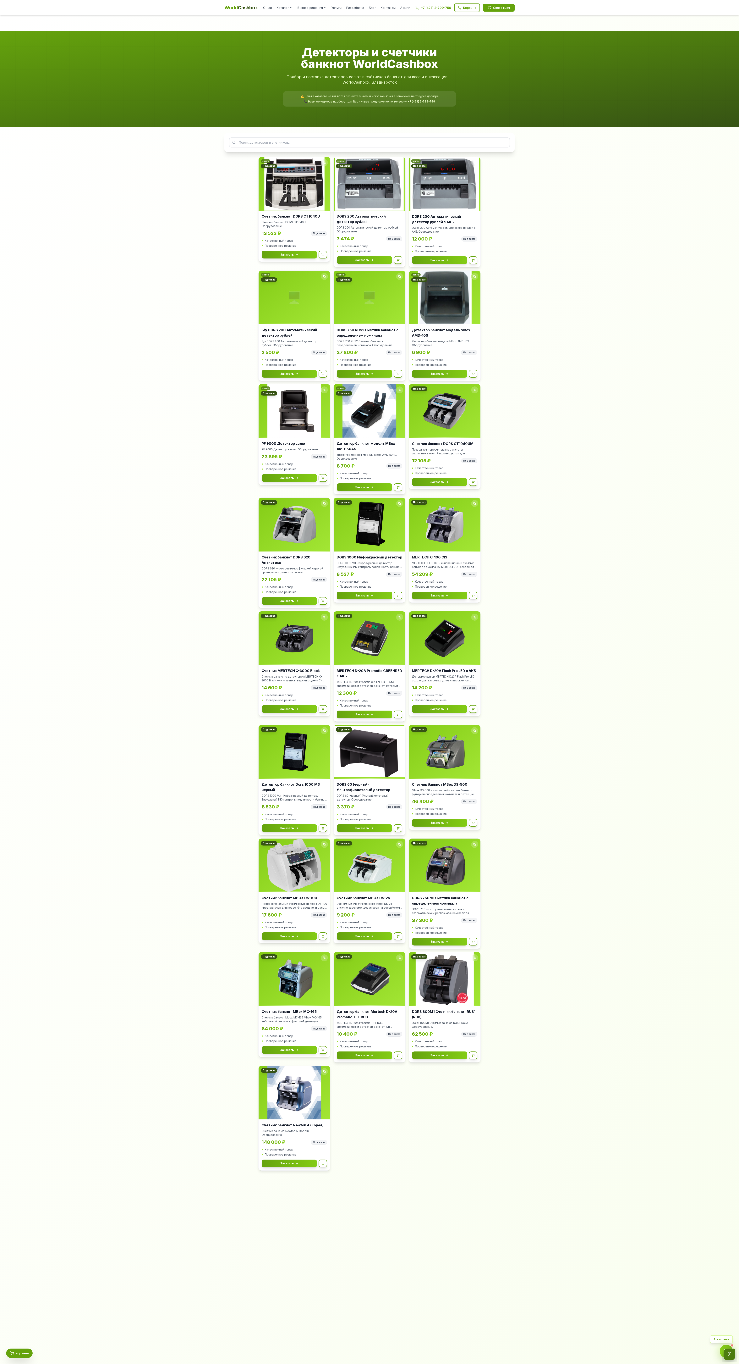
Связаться (501, 8)
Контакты (388, 8)
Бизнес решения (310, 8)
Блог (372, 8)
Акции (405, 8)
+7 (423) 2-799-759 (421, 101)
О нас (267, 8)
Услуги (336, 8)
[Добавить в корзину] (323, 254)
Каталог (282, 8)
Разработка (355, 8)
